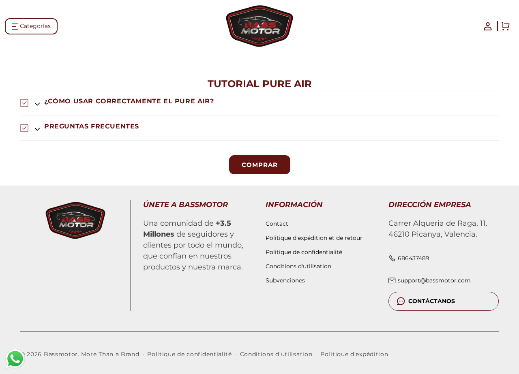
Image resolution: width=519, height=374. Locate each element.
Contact (277, 223)
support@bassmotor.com (434, 280)
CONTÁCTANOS (431, 301)
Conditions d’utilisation (276, 354)
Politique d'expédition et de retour (314, 237)
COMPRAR (260, 165)
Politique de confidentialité (304, 252)
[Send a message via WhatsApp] (15, 359)
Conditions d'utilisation (298, 266)
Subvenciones (285, 280)
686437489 (413, 258)
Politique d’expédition (354, 354)
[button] (31, 26)
